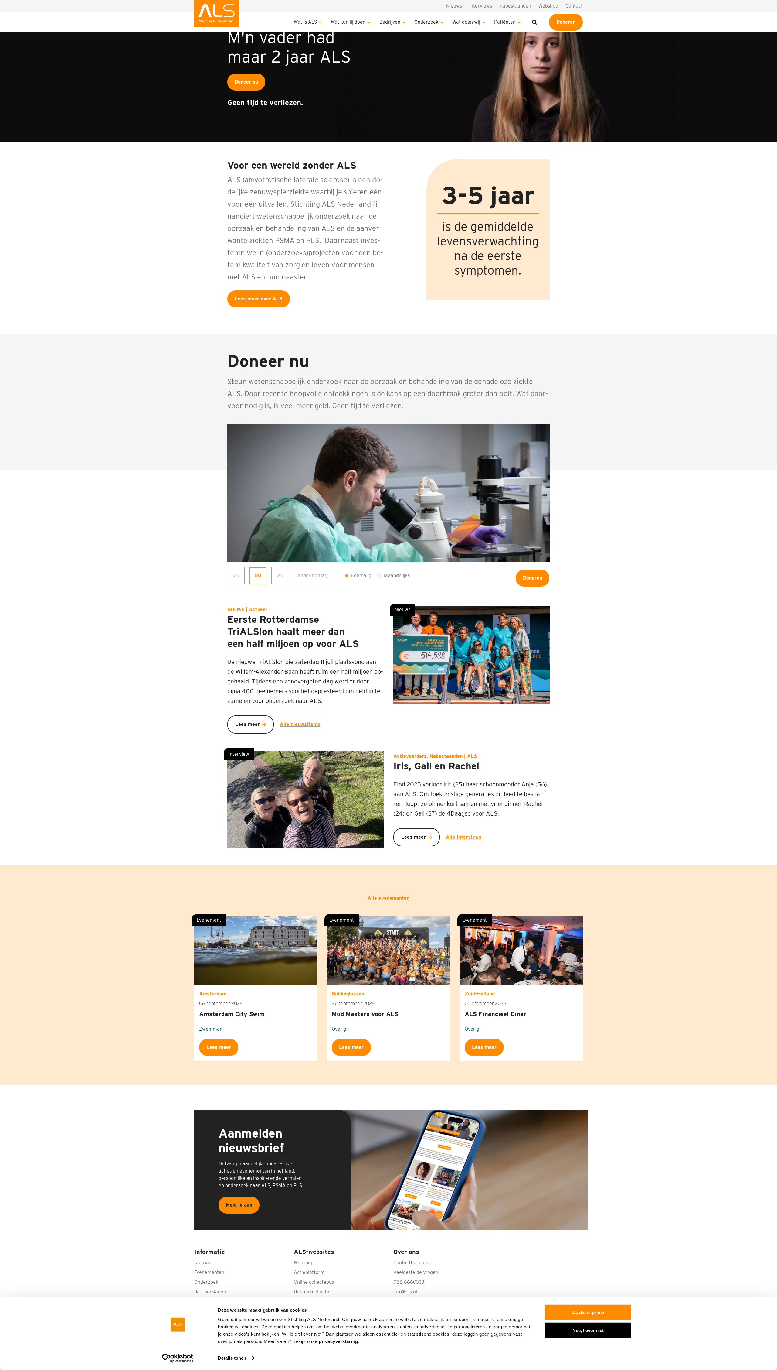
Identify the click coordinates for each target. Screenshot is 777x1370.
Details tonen (232, 1358)
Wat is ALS (305, 22)
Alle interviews (463, 837)
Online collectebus (314, 1282)
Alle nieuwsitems (300, 724)
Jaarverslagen (210, 1292)
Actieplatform (309, 1272)
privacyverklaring (338, 1341)
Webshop (548, 6)
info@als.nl (405, 1292)
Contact (574, 6)
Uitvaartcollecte (311, 1292)
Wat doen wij (466, 22)
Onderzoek (426, 22)
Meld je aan (239, 1205)
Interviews (480, 6)
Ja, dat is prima (588, 1312)
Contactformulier (412, 1263)
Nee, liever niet (588, 1330)
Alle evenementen (388, 898)
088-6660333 (408, 1282)
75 (236, 575)
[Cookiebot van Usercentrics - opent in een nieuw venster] (177, 1358)
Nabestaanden (515, 6)
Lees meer (247, 724)
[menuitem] (216, 16)
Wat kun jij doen (348, 22)
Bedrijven (389, 22)
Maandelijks (397, 575)
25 (280, 575)
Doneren (565, 22)
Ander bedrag (312, 575)
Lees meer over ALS (259, 299)
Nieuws (454, 6)
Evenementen (209, 1272)
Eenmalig (361, 575)
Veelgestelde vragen (415, 1272)
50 (258, 575)
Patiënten (505, 22)
